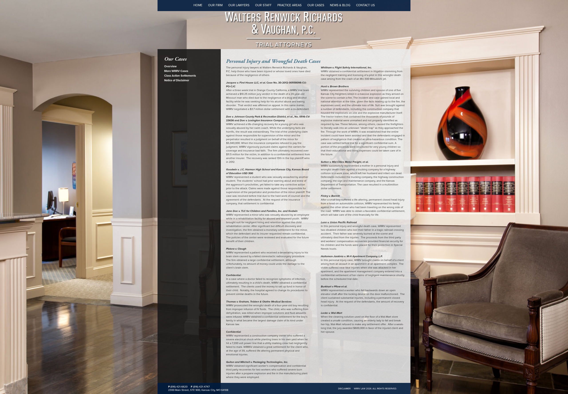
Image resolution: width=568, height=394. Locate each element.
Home (197, 5)
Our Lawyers (238, 5)
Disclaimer (344, 388)
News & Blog (340, 5)
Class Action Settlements (180, 76)
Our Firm (215, 5)
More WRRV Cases (176, 71)
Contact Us (365, 5)
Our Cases (315, 5)
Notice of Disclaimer (176, 80)
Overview (170, 66)
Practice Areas (289, 5)
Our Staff (263, 5)
